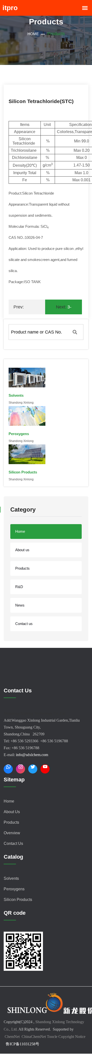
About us (22, 550)
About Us (12, 812)
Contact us (24, 624)
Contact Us (13, 843)
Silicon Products (18, 899)
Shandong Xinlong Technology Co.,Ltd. (35, 713)
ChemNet (12, 1036)
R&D (19, 587)
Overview (12, 833)
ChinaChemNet (33, 1036)
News (20, 605)
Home (33, 34)
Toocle (52, 1036)
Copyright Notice (71, 1036)
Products (22, 568)
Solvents (11, 878)
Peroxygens (14, 889)
